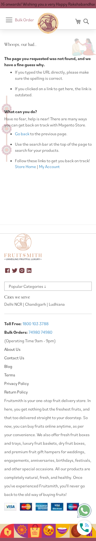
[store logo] (48, 23)
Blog (8, 366)
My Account (49, 166)
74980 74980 (40, 332)
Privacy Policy (16, 383)
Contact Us (14, 357)
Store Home (25, 166)
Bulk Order (24, 19)
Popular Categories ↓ (27, 286)
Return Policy (16, 392)
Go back (22, 133)
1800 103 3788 (35, 323)
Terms (9, 374)
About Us (12, 349)
